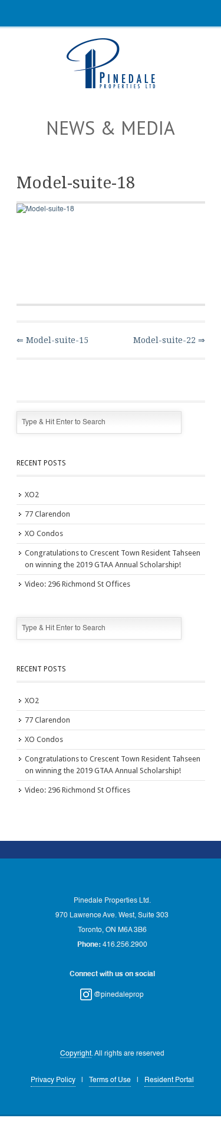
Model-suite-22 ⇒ (169, 340)
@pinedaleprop (118, 995)
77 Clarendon (47, 514)
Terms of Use (110, 1080)
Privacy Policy (53, 1080)
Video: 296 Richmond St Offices (77, 584)
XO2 (32, 494)
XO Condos (44, 533)
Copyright (75, 1053)
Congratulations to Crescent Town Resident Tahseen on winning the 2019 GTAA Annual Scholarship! (112, 558)
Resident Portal (169, 1080)
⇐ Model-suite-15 (52, 340)
